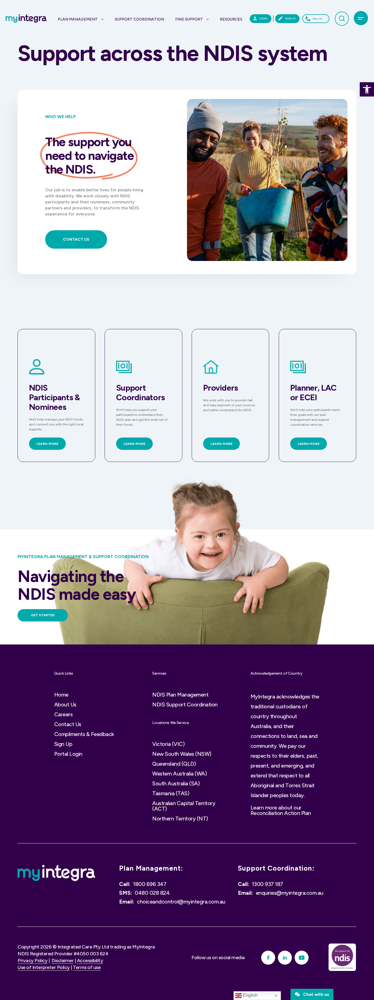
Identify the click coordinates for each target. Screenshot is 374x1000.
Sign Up (63, 744)
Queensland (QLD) (174, 763)
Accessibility (90, 961)
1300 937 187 (267, 884)
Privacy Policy (32, 961)
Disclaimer (62, 961)
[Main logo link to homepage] (26, 18)
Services (159, 673)
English (250, 995)
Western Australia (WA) (179, 773)
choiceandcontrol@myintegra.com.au (181, 901)
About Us (65, 704)
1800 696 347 (149, 884)
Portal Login (68, 754)
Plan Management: (151, 868)
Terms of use (86, 967)
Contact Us (67, 724)
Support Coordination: (276, 868)
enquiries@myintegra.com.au (289, 893)
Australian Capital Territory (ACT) (183, 806)
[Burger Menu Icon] (361, 18)
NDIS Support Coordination (185, 704)
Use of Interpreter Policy (44, 967)
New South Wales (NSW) (181, 754)
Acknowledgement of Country (277, 673)
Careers (63, 714)
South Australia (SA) (176, 783)
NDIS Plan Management (180, 694)
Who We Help (60, 117)
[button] (367, 89)
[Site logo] (56, 873)
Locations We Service (170, 723)
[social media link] (268, 958)
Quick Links (63, 673)
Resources (231, 19)
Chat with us (314, 994)
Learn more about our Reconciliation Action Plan (281, 810)
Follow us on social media (218, 957)
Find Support (189, 19)
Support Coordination (139, 19)
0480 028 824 (152, 893)
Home (61, 694)
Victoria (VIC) (168, 744)
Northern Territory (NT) (180, 818)
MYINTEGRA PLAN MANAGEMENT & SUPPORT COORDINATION (83, 557)
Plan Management (78, 19)
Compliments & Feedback (84, 734)
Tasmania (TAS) (170, 793)
